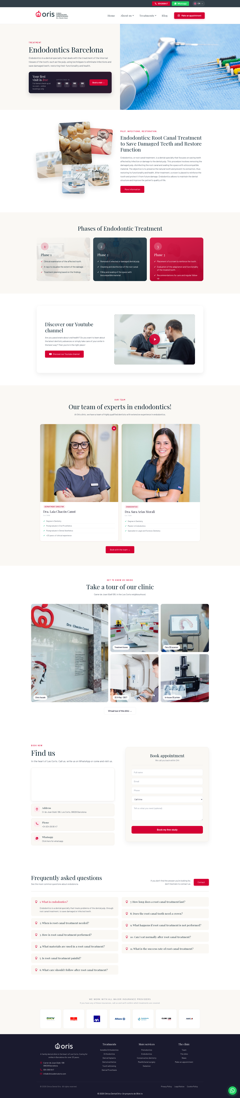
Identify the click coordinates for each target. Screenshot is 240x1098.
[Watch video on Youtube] (154, 339)
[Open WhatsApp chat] (232, 1090)
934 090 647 (48, 1069)
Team (184, 1050)
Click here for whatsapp (52, 841)
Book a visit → (98, 82)
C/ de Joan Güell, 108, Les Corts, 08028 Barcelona (64, 812)
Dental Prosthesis (109, 1070)
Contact (201, 882)
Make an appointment (184, 1062)
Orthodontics (109, 1054)
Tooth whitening (109, 1066)
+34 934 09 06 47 (49, 826)
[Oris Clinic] (51, 15)
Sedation (147, 1066)
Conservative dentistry (146, 1058)
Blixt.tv (139, 1093)
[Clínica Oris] (64, 1045)
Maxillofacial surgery (146, 1062)
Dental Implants (109, 1058)
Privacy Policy (166, 1086)
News (184, 1058)
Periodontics (146, 1050)
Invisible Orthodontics (109, 1050)
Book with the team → (120, 549)
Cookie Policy (192, 1086)
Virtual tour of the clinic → (120, 710)
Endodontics (146, 1054)
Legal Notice (179, 1086)
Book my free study (167, 830)
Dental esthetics (109, 1062)
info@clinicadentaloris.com (54, 1074)
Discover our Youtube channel (66, 354)
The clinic (184, 1054)
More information (132, 189)
